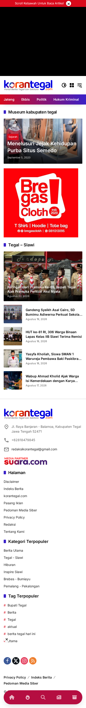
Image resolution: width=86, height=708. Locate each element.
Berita (12, 612)
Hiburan (9, 565)
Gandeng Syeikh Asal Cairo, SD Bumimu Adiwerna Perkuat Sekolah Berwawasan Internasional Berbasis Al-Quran (54, 312)
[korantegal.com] (28, 85)
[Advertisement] (43, 50)
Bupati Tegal (17, 605)
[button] (64, 85)
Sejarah (12, 136)
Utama (12, 641)
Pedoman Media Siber (20, 510)
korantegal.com (15, 496)
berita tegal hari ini (21, 634)
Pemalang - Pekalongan (21, 586)
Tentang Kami (14, 531)
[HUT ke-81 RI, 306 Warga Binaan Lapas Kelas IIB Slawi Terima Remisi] (13, 336)
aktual (12, 627)
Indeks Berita (13, 489)
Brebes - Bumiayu (17, 579)
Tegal (12, 619)
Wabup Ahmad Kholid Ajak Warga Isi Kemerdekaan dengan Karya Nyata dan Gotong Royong (52, 378)
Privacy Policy (14, 517)
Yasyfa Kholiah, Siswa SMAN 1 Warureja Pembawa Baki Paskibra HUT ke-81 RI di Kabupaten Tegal (52, 356)
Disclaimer (11, 482)
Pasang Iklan (13, 503)
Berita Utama (13, 550)
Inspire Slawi (13, 572)
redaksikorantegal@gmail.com (34, 449)
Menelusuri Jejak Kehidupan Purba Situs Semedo (41, 147)
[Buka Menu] (72, 85)
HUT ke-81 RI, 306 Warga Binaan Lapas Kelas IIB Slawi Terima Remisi (54, 334)
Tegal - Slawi (13, 557)
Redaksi (10, 524)
